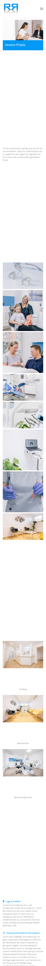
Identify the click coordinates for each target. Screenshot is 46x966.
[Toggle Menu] (42, 9)
